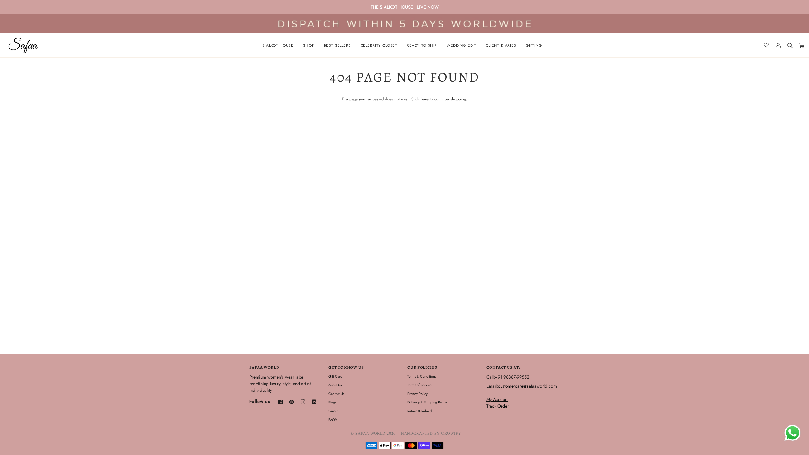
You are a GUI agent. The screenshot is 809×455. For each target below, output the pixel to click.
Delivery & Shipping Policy (427, 402)
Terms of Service (419, 384)
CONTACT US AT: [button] (503, 367)
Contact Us (336, 393)
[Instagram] (303, 402)
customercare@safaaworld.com (527, 386)
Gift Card (335, 376)
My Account (497, 399)
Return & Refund (419, 411)
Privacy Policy (417, 393)
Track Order (497, 406)
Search (333, 411)
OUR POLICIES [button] (422, 367)
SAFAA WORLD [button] (264, 367)
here (425, 99)
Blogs (332, 402)
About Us (335, 384)
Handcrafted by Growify (431, 433)
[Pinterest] (291, 402)
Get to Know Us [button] (346, 367)
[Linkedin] (314, 402)
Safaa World (370, 433)
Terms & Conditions (421, 376)
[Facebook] (280, 402)
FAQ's (332, 419)
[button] (308, 45)
